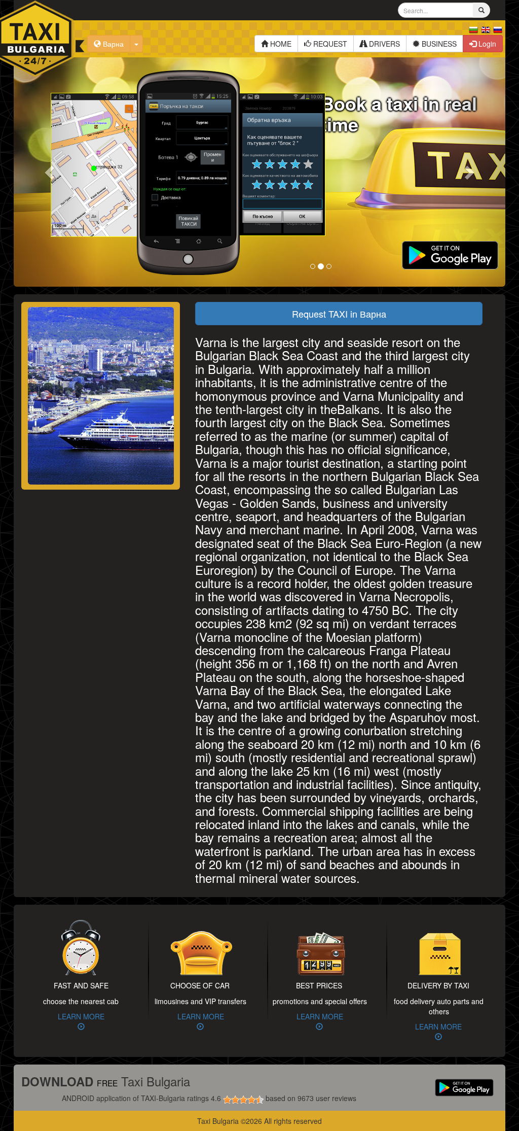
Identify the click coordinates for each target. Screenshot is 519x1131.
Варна (112, 44)
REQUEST (329, 44)
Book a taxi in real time (399, 113)
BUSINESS (438, 44)
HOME (279, 44)
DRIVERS (383, 44)
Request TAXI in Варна (339, 313)
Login (486, 44)
